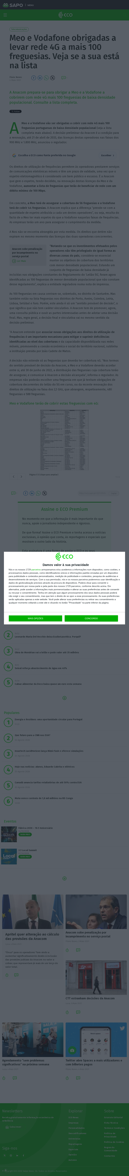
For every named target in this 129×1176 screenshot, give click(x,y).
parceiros (36, 569)
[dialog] (64, 588)
